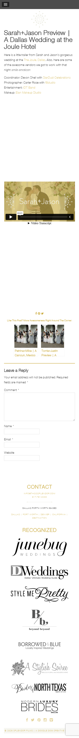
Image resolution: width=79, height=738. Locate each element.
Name (9, 426)
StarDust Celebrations (57, 77)
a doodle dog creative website (55, 730)
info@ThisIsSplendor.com (39, 493)
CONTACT (39, 487)
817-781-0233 (39, 497)
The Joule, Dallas (34, 60)
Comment (11, 390)
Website (9, 452)
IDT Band (29, 87)
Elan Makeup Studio (28, 92)
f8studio (50, 82)
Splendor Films (39, 19)
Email (8, 439)
